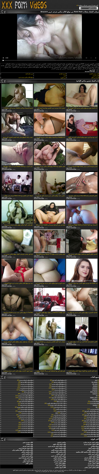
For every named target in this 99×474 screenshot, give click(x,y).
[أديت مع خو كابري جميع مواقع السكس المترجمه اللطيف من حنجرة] (81, 124)
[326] (25, 428)
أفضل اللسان (95, 75)
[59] (90, 430)
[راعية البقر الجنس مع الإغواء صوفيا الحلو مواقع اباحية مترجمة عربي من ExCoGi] (81, 358)
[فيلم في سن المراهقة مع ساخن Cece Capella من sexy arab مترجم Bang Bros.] (49, 212)
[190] (25, 388)
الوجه (64, 75)
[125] (93, 403)
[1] (97, 380)
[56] (24, 411)
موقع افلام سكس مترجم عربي (25, 77)
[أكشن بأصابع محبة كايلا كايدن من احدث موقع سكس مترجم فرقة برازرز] (81, 329)
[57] (57, 420)
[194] (59, 430)
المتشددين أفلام (95, 77)
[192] (24, 397)
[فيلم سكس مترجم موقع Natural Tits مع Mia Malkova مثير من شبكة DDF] (49, 241)
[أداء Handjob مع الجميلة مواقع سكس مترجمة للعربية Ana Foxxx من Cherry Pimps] (49, 124)
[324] (25, 432)
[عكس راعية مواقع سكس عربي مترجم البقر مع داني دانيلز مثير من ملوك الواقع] (49, 183)
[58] (93, 401)
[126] (91, 416)
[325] (91, 432)
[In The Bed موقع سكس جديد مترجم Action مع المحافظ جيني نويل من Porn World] (17, 299)
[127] (91, 413)
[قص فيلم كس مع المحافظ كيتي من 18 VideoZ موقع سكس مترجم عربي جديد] (49, 358)
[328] (27, 420)
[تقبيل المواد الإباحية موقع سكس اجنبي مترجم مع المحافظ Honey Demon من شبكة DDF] (17, 358)
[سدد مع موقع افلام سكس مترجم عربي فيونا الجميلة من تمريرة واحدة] (17, 270)
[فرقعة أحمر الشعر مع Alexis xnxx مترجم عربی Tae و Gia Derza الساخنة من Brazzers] (17, 183)
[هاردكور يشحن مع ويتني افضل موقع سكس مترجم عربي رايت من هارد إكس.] (17, 241)
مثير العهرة (63, 77)
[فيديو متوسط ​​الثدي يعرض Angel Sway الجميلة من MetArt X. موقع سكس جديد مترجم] (81, 154)
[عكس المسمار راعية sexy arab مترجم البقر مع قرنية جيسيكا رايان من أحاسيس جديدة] (81, 183)
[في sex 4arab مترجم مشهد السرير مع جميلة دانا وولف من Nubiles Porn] (81, 270)
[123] (90, 434)
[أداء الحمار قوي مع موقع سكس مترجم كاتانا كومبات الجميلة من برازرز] (81, 95)
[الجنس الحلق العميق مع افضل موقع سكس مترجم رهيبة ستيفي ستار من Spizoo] (81, 241)
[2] (95, 382)
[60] (90, 411)
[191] (57, 426)
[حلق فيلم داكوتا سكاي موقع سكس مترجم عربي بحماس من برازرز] (17, 212)
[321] (25, 386)
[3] (97, 395)
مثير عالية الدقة (29, 74)
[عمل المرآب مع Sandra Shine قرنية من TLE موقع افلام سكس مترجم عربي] (17, 154)
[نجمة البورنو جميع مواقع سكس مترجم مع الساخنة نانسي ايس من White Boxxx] (49, 270)
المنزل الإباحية (62, 74)
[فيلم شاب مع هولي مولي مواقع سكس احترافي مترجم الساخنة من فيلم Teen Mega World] (17, 329)
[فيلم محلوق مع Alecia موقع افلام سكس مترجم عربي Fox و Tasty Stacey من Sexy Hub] (49, 154)
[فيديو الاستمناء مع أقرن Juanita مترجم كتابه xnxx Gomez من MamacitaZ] (17, 95)
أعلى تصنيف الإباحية (94, 74)
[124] (58, 399)
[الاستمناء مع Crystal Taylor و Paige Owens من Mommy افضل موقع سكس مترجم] (81, 212)
